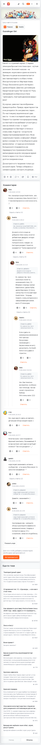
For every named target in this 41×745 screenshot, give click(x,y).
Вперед (30, 740)
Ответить (26, 208)
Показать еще (10, 543)
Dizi (9, 433)
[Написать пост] (19, 4)
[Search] (23, 4)
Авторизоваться (11, 557)
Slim (10, 190)
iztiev (14, 484)
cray (10, 412)
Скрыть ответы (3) (19, 257)
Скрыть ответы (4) (16, 212)
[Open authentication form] (37, 4)
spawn (10, 458)
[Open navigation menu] (4, 4)
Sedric (14, 217)
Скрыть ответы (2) (23, 312)
